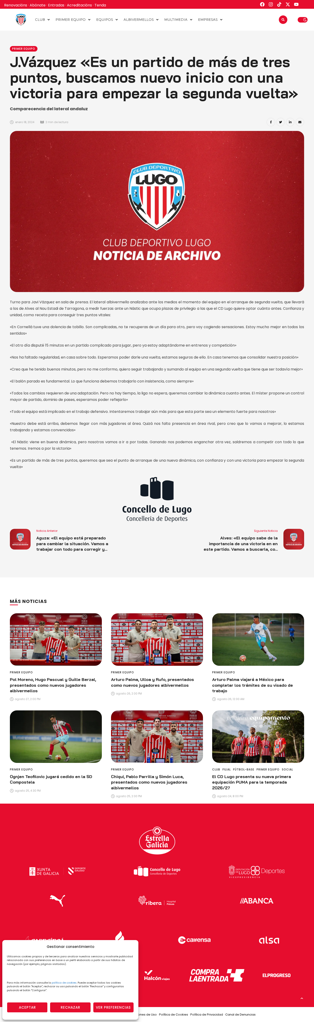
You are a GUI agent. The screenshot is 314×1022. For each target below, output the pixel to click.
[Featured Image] (56, 639)
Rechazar (70, 1007)
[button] (48, 19)
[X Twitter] (280, 122)
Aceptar (27, 1007)
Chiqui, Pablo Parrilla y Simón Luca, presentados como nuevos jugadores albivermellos (149, 782)
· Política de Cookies (173, 1014)
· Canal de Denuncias (240, 1014)
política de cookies (64, 982)
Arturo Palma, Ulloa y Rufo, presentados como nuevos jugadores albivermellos (152, 682)
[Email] (300, 122)
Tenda (100, 5)
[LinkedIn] (290, 122)
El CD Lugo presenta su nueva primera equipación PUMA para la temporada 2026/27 (251, 782)
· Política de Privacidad (206, 1014)
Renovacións (15, 5)
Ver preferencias (113, 1007)
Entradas (56, 5)
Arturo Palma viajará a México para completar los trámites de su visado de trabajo (252, 685)
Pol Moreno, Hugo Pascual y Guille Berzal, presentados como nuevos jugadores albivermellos (53, 685)
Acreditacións (79, 5)
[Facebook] (271, 122)
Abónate (38, 5)
